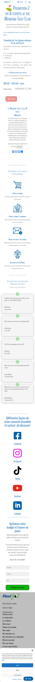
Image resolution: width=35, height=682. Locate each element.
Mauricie (24, 24)
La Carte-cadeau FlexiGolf (10, 646)
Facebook (17, 444)
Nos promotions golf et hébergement (13, 636)
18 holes (17, 32)
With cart (5, 35)
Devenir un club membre (9, 627)
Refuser (17, 670)
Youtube (17, 496)
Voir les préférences (17, 675)
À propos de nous (8, 614)
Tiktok (17, 479)
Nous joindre (6, 630)
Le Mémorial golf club (11, 32)
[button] (32, 650)
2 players (21, 32)
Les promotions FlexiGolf (11, 24)
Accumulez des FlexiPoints (17, 262)
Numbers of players (8, 89)
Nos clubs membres (8, 643)
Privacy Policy (14, 679)
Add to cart (11, 98)
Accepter (17, 665)
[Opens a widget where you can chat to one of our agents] (28, 679)
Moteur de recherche (9, 640)
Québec (20, 24)
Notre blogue (6, 624)
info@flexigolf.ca (8, 612)
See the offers (19, 146)
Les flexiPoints (7, 620)
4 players (24, 32)
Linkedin (17, 514)
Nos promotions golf (9, 633)
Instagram (17, 461)
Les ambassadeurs (8, 617)
